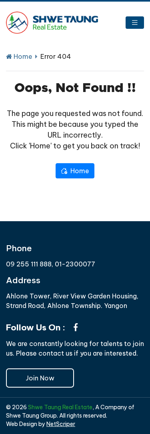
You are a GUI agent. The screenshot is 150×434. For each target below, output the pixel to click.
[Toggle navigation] (135, 22)
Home (22, 56)
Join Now (40, 378)
